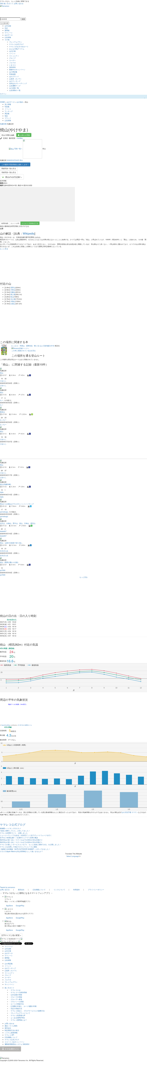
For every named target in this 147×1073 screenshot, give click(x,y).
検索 (23, 19)
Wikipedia (28, 233)
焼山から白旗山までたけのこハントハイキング (17, 504)
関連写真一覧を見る (8, 168)
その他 (7, 39)
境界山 (12, 287)
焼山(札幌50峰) (5, 484)
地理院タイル (28, 725)
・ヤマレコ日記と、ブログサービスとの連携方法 (27, 1011)
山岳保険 (8, 37)
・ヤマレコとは (14, 990)
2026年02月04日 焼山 (15, 160)
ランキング (9, 111)
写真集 (7, 106)
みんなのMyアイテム (16, 49)
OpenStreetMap (5, 725)
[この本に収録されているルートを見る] (4, 349)
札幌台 (12, 292)
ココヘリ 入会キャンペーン (14, 1042)
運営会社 (21, 889)
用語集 (7, 113)
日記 (6, 28)
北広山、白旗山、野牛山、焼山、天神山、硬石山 (17, 523)
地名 (6, 116)
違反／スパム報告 (11, 1026)
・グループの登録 (15, 997)
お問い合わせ (18, 3)
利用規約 (76, 889)
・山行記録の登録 (15, 994)
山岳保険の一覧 (14, 90)
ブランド (8, 118)
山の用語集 (13, 72)
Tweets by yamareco (7, 887)
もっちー (3, 420)
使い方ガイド (8, 3)
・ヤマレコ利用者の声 (17, 1015)
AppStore (9, 905)
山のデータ (9, 35)
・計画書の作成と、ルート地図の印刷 (23, 1006)
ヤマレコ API (9, 1035)
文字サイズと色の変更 (10, 935)
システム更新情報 (11, 1032)
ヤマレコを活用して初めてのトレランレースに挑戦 (18, 847)
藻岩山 (2, 412)
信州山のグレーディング (18, 83)
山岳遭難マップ (14, 85)
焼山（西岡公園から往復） (9, 562)
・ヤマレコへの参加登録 (18, 992)
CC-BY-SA (21, 725)
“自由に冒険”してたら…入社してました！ (15, 830)
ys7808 (2, 570)
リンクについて (59, 889)
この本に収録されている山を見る (23, 350)
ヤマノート (9, 33)
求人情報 (8, 104)
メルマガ (12, 62)
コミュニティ (14, 56)
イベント (12, 53)
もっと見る (4, 249)
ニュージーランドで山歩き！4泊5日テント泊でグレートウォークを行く (26, 835)
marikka (20, 138)
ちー (1, 400)
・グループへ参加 (15, 999)
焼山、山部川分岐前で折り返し (11, 543)
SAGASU (12, 67)
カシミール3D (15, 223)
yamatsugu (4, 512)
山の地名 (20, 102)
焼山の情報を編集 (7, 135)
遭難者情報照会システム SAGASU (17, 1044)
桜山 (12, 297)
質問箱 (7, 30)
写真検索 (12, 74)
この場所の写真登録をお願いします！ (15, 164)
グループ (12, 58)
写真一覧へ (18, 148)
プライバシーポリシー (96, 889)
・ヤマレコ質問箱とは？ (18, 1020)
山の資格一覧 (14, 88)
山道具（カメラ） (15, 79)
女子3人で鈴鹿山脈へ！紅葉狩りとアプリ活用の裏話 (19, 837)
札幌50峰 (3, 124)
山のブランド (14, 76)
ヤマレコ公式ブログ (16, 44)
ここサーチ (4, 23)
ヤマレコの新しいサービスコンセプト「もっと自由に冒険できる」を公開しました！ (30, 844)
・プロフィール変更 (16, 1001)
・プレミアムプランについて (19, 1013)
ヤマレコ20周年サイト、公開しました (14, 833)
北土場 (12, 299)
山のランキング (14, 81)
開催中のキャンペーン (17, 69)
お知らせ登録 (25, 135)
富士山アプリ (9, 923)
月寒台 (12, 290)
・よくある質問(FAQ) (17, 1017)
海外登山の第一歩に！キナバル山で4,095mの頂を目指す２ (21, 840)
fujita (1, 492)
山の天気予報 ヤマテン (130, 812)
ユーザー (12, 60)
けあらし (3, 381)
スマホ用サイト (11, 1048)
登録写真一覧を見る (8, 172)
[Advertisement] (69, 452)
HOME (2, 102)
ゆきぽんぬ (4, 551)
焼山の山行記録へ (13, 176)
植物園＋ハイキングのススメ (10, 828)
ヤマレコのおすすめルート (18, 46)
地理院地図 (4, 223)
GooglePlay (20, 905)
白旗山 (12, 303)
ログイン (3, 94)
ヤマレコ (8, 899)
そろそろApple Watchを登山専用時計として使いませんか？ (21, 851)
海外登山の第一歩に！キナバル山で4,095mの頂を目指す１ (21, 842)
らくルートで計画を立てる (30, 223)
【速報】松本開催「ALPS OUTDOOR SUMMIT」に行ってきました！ (25, 849)
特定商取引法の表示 (12, 1030)
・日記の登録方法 (15, 1008)
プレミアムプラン (15, 42)
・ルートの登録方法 (16, 1004)
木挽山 (12, 301)
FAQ (1, 3)
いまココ (12, 65)
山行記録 (8, 26)
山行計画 (12, 51)
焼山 (1, 373)
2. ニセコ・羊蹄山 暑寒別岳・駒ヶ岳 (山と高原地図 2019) (32, 346)
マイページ (9, 946)
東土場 (12, 294)
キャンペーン (9, 984)
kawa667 (3, 531)
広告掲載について (39, 889)
